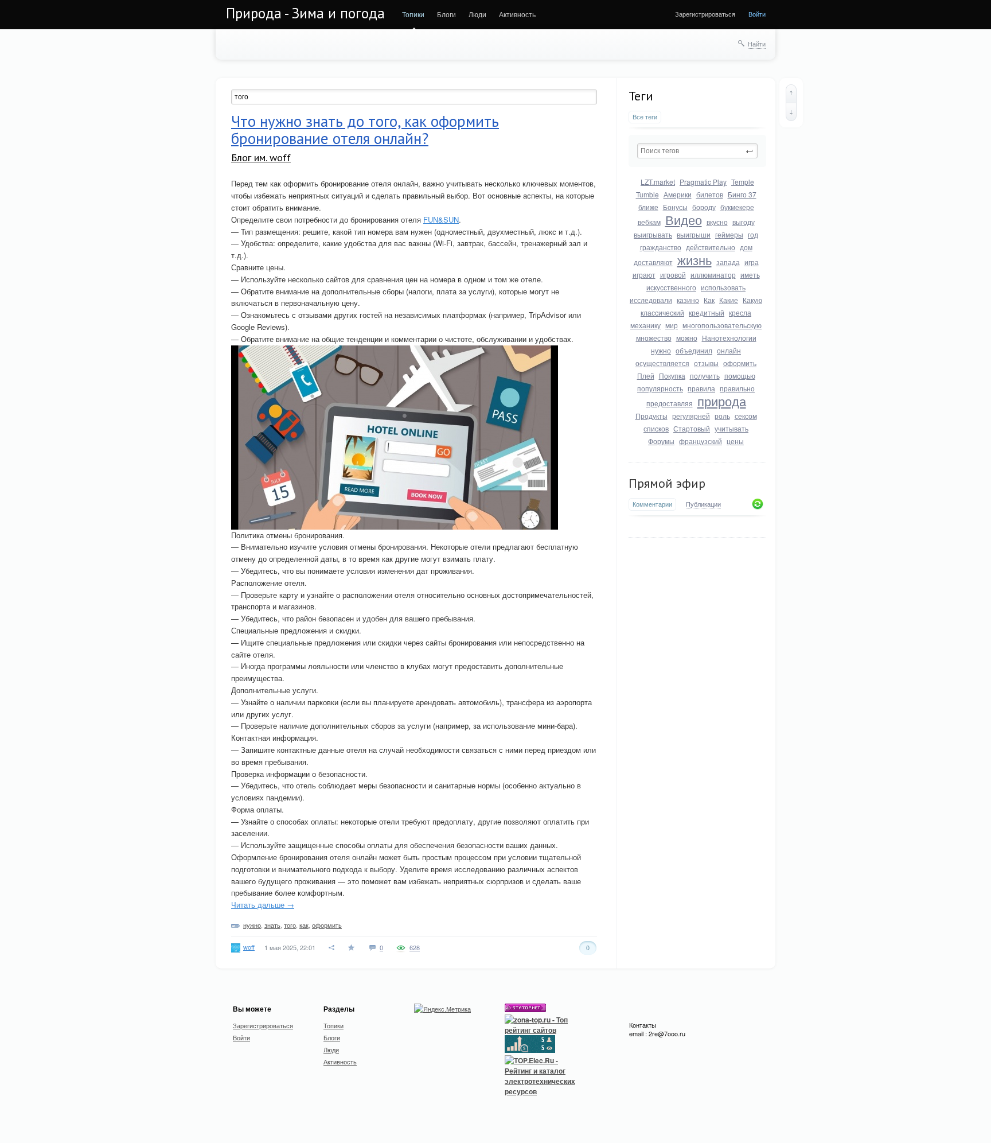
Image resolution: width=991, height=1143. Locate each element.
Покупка (672, 375)
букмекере (737, 207)
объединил (694, 350)
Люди (477, 14)
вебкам (649, 222)
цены (735, 441)
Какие (728, 300)
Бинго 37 (742, 194)
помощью (739, 375)
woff (249, 946)
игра (751, 262)
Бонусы (675, 207)
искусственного (671, 287)
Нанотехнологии (729, 338)
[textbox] (697, 150)
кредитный (706, 312)
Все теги (645, 116)
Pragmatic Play (703, 181)
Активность (517, 14)
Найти (757, 43)
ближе (648, 207)
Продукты (651, 416)
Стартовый (691, 428)
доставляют (653, 262)
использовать (723, 287)
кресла (740, 312)
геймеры (729, 234)
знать (272, 925)
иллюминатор (713, 274)
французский (700, 441)
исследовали (651, 300)
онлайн (729, 350)
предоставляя (669, 403)
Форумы (661, 441)
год (753, 234)
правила (701, 388)
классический (662, 312)
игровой (673, 274)
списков (656, 428)
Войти (757, 13)
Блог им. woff (261, 157)
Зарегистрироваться (705, 13)
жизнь (694, 260)
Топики (413, 14)
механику (645, 325)
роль (722, 416)
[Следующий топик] (791, 112)
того (290, 925)
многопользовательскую (722, 325)
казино (688, 300)
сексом (746, 416)
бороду (704, 207)
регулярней (691, 416)
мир (671, 325)
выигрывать (653, 234)
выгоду (743, 222)
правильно (737, 388)
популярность (660, 388)
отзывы (706, 363)
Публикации (703, 504)
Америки (678, 194)
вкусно (717, 222)
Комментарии (652, 504)
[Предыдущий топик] (791, 93)
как (304, 925)
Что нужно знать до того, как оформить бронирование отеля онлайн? (365, 129)
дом (746, 247)
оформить (739, 363)
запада (728, 262)
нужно (661, 350)
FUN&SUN (441, 219)
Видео (683, 219)
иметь (750, 274)
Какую (752, 300)
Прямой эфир (667, 483)
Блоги (446, 14)
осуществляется (662, 363)
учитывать (731, 428)
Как (709, 300)
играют (644, 274)
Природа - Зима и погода (305, 13)
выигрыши (694, 234)
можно (686, 338)
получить (705, 375)
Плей (645, 375)
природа (721, 401)
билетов (709, 194)
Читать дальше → (262, 904)
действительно (710, 247)
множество (654, 338)
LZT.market (658, 181)
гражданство (660, 247)
